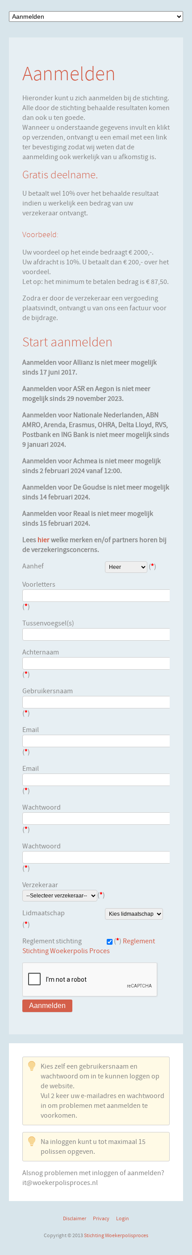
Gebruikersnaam (47, 691)
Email (30, 730)
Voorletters (38, 584)
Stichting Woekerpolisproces (116, 1235)
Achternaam (40, 652)
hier (44, 540)
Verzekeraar (40, 885)
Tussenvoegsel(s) (48, 623)
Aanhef (33, 566)
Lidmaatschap (43, 913)
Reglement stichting (52, 941)
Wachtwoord (41, 807)
